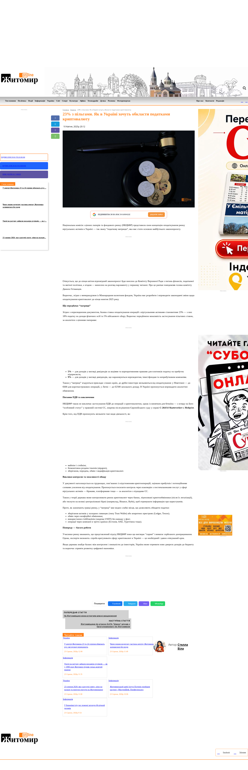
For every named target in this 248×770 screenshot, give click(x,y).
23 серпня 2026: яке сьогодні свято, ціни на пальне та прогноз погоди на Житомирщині (83, 688)
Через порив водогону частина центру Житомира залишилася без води (23, 206)
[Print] (55, 154)
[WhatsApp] (55, 136)
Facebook (116, 604)
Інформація (114, 638)
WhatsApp (159, 604)
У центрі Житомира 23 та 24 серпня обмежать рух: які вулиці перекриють (84, 645)
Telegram (132, 604)
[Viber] (55, 130)
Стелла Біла (183, 646)
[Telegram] (246, 101)
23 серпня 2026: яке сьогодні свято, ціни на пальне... (24, 238)
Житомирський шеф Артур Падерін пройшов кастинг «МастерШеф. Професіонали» (130, 688)
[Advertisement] (24, 130)
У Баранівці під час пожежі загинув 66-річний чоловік (84, 706)
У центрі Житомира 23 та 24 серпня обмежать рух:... (24, 188)
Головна (66, 110)
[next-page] (157, 638)
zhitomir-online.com (110, 765)
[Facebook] (242, 101)
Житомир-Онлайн (21, 765)
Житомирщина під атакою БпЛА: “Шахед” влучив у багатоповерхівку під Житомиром (105, 625)
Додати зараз (156, 214)
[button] (244, 88)
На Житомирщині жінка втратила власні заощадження (90, 616)
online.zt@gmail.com (142, 765)
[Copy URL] (55, 148)
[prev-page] (154, 638)
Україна (73, 110)
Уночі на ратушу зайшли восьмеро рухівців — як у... (25, 221)
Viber (145, 604)
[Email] (55, 142)
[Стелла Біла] (160, 646)
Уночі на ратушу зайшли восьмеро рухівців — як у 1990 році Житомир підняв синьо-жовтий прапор (85, 667)
